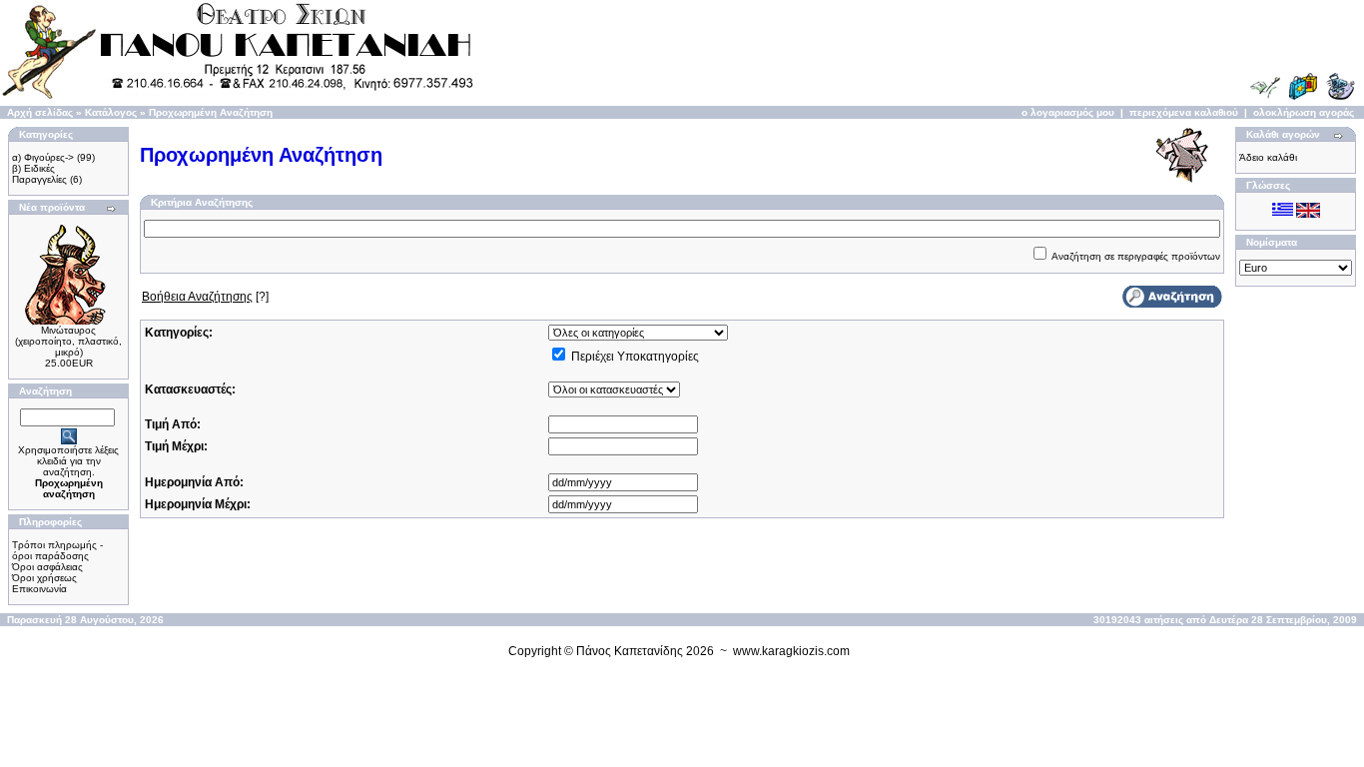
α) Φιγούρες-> (43, 157)
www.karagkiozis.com (791, 651)
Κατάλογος (111, 112)
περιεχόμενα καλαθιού (1183, 112)
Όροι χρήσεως (44, 577)
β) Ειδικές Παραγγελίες (39, 174)
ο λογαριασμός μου (1068, 112)
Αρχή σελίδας (40, 112)
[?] (205, 297)
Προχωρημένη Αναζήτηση (211, 112)
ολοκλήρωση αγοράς (1303, 112)
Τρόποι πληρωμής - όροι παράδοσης (57, 550)
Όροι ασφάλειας (47, 566)
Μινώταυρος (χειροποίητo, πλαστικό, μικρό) (68, 341)
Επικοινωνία (39, 588)
